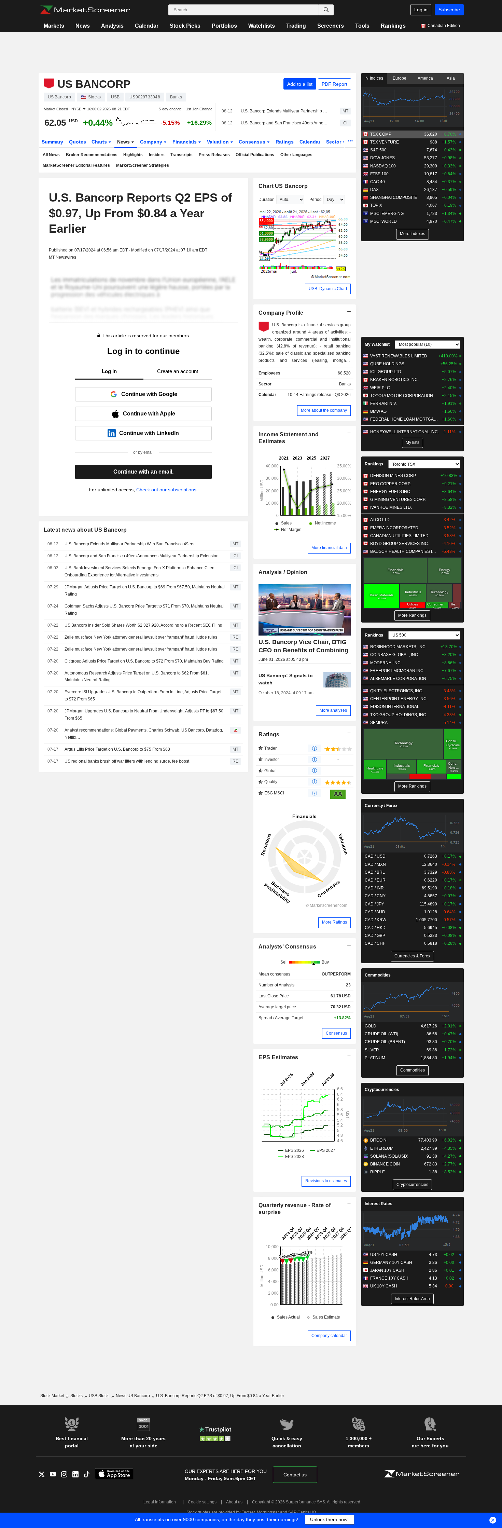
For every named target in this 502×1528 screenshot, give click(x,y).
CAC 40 (377, 181)
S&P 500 (378, 150)
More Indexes (412, 233)
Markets (54, 26)
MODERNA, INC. (386, 662)
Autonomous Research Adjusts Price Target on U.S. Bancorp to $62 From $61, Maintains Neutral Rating (137, 677)
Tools (362, 26)
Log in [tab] (109, 371)
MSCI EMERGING (387, 213)
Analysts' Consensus (287, 947)
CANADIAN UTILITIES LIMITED (399, 535)
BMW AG (378, 411)
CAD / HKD (375, 927)
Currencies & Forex (412, 956)
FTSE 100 (379, 174)
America (425, 78)
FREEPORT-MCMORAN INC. (397, 670)
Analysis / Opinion (283, 572)
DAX (374, 189)
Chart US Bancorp (283, 186)
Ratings (285, 142)
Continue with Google (149, 394)
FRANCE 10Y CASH (389, 1278)
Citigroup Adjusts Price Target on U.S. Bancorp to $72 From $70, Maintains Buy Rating (144, 661)
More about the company (324, 410)
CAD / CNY (375, 895)
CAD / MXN (375, 864)
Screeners (330, 26)
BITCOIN (378, 1140)
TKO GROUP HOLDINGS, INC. (398, 714)
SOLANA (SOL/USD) (389, 1156)
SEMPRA (379, 722)
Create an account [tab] (177, 371)
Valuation (218, 142)
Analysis (112, 26)
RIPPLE (377, 1172)
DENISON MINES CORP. (393, 475)
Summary (52, 142)
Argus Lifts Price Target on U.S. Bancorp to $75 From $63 (117, 749)
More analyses (333, 710)
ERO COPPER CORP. (390, 483)
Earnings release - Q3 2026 (325, 394)
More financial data (329, 547)
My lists (412, 442)
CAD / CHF (375, 943)
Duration (267, 199)
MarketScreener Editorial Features (76, 165)
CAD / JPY (374, 904)
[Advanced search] (326, 9)
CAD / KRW (375, 919)
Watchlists (261, 26)
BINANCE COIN (385, 1164)
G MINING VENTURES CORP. (398, 499)
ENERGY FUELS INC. (390, 491)
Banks (345, 384)
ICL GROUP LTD (385, 371)
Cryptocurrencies (382, 1089)
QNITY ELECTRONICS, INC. (396, 690)
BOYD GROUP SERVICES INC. (399, 543)
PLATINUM (375, 1057)
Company (152, 142)
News (82, 26)
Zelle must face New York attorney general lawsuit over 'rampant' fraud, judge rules (141, 637)
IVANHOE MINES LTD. (391, 507)
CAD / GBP (375, 935)
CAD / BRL (375, 872)
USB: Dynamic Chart (328, 288)
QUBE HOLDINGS (387, 363)
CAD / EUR (375, 880)
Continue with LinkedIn (149, 433)
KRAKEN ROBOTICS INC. (394, 379)
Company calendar (329, 1335)
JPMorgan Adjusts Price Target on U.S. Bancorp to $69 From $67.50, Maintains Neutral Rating (145, 591)
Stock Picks (185, 26)
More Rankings (412, 615)
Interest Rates (378, 1203)
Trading (296, 26)
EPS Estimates (278, 1057)
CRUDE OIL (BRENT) (385, 1041)
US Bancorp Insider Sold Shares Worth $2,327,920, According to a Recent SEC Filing (143, 625)
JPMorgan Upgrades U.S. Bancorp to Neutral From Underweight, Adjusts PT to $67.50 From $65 (144, 715)
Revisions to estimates (326, 1180)
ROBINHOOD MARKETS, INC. (398, 646)
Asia (451, 78)
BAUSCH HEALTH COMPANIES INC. (404, 551)
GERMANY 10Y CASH (391, 1262)
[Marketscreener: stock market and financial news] (85, 10)
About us (234, 1502)
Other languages (296, 154)
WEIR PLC (380, 387)
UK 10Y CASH (383, 1286)
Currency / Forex (381, 805)
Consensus (253, 142)
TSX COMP (380, 134)
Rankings (393, 26)
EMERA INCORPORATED (394, 528)
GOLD (370, 1026)
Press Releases (214, 154)
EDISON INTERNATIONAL (394, 706)
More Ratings (334, 922)
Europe (399, 78)
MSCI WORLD (383, 221)
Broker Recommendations (91, 154)
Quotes (77, 142)
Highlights (133, 154)
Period (315, 199)
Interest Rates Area (412, 1298)
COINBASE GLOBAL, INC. (394, 654)
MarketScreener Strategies (142, 165)
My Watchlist (377, 344)
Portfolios (224, 26)
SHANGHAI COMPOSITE (393, 197)
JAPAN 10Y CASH (387, 1270)
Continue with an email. (143, 472)
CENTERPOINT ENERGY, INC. (399, 698)
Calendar (146, 26)
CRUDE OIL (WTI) (381, 1034)
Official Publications (255, 154)
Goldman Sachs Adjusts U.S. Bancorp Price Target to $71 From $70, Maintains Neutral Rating (144, 610)
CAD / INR (374, 888)
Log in (421, 9)
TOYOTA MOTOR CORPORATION (401, 395)
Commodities (378, 975)
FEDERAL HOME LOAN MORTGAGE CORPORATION (404, 419)
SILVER (372, 1050)
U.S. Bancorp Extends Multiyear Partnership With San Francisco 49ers (284, 111)
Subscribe (449, 9)
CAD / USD (375, 856)
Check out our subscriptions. (167, 489)
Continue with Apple (149, 414)
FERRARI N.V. (383, 403)
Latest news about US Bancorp (85, 530)
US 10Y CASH (383, 1254)
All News (51, 154)
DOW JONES (382, 157)
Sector (334, 142)
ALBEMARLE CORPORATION (398, 678)
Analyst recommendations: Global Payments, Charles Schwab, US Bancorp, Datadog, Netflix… (144, 734)
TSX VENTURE (384, 142)
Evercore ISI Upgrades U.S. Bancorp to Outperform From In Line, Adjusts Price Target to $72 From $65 (143, 695)
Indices (376, 78)
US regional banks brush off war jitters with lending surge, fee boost (127, 761)
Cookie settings (202, 1502)
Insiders (157, 154)
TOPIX (376, 205)
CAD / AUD (375, 912)
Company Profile (281, 313)
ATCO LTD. (380, 519)
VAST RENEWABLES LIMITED (398, 356)
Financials (185, 142)
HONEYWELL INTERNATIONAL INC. (404, 431)
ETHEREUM (381, 1148)
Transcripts (181, 154)
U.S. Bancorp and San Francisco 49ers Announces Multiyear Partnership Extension (284, 123)
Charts (100, 142)
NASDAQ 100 (383, 166)
